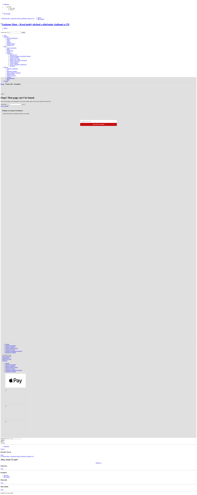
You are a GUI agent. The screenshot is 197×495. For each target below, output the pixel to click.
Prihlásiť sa (98, 463)
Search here (4, 32)
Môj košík (6, 475)
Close (2, 455)
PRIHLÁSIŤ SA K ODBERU (98, 124)
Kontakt (7, 344)
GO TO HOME (4, 106)
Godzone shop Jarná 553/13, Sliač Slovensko (6, 359)
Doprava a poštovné (10, 347)
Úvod (2, 84)
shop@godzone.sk (6, 356)
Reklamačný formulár (10, 352)
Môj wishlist (7, 477)
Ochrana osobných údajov (11, 348)
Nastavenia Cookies (10, 349)
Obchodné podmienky (10, 345)
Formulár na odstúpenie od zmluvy (13, 351)
